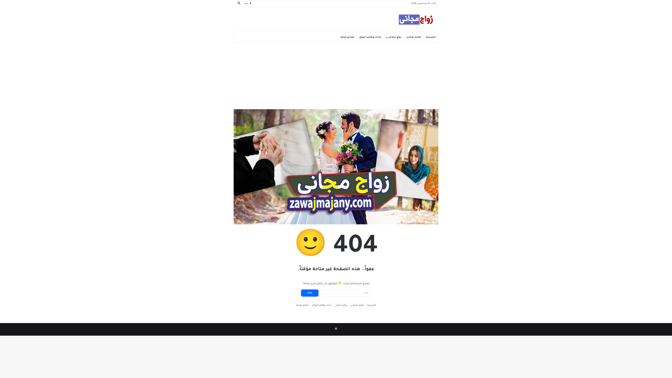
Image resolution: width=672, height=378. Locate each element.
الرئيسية (431, 37)
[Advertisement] (336, 70)
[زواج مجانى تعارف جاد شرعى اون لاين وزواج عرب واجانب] (414, 19)
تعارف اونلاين (413, 37)
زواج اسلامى (394, 37)
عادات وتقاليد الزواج (370, 37)
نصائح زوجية (348, 37)
